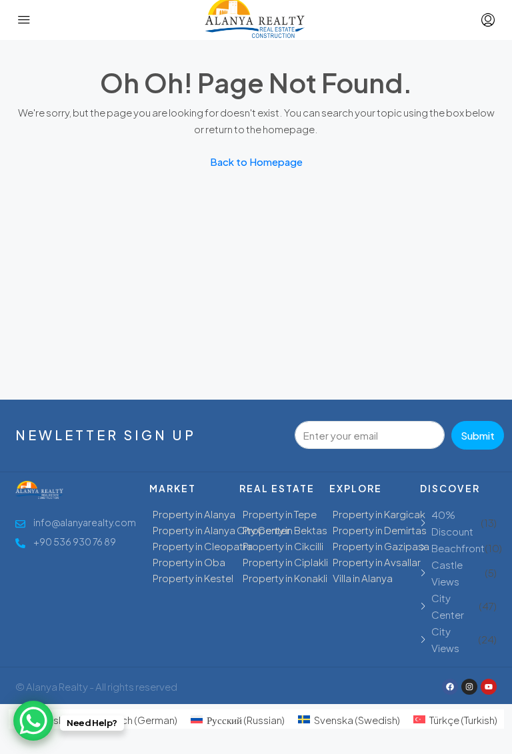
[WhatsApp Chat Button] (33, 721)
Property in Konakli (285, 577)
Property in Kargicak (379, 514)
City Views (445, 639)
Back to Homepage (256, 161)
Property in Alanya (194, 514)
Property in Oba (189, 562)
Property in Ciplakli (285, 562)
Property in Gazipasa (381, 546)
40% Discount (452, 523)
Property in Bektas (285, 530)
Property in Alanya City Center (221, 530)
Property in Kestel (193, 577)
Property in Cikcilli (283, 546)
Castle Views (447, 572)
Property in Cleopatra (203, 546)
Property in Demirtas (380, 530)
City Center (447, 606)
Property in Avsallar (377, 562)
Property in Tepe (280, 514)
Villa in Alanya (363, 577)
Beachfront (458, 548)
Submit (478, 435)
